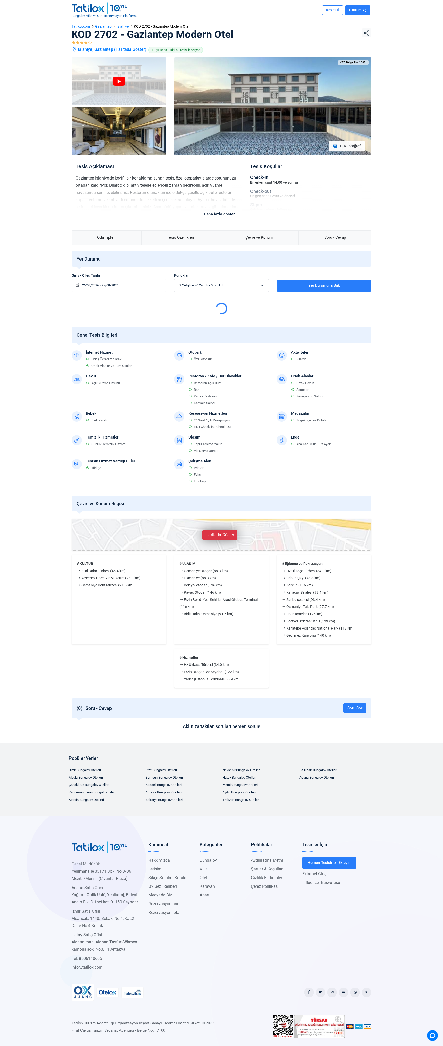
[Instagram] (332, 992)
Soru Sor (354, 708)
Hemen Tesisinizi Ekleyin (329, 862)
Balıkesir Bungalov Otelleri (318, 770)
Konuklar (181, 275)
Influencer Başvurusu (321, 882)
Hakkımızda (159, 860)
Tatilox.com (81, 26)
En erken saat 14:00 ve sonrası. (275, 182)
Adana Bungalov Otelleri (316, 777)
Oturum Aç (357, 10)
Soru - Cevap (335, 237)
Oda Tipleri (106, 237)
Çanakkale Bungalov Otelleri (89, 785)
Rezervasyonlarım (164, 903)
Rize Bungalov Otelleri (161, 770)
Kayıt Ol (332, 10)
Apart (204, 895)
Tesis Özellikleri (180, 237)
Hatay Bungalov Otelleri (239, 777)
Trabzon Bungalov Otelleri (241, 800)
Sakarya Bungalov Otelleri (164, 800)
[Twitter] (320, 992)
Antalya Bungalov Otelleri (164, 792)
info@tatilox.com (87, 967)
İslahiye (123, 26)
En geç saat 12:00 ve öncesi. (273, 196)
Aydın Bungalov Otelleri (239, 792)
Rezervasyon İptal (164, 912)
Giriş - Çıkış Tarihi (86, 275)
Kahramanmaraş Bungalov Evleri (92, 792)
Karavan (207, 886)
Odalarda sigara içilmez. (270, 210)
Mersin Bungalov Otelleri (240, 785)
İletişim (155, 868)
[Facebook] (309, 992)
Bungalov (208, 860)
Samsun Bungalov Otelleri (164, 777)
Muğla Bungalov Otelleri (86, 777)
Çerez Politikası (265, 886)
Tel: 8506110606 (87, 958)
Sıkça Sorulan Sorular (168, 877)
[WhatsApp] (355, 992)
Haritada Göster (130, 49)
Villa (204, 868)
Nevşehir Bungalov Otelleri (241, 770)
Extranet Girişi (314, 873)
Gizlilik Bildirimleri (267, 877)
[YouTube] (366, 992)
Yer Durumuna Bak (324, 285)
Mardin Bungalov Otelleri (86, 800)
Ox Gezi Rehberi (162, 886)
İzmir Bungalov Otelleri (85, 770)
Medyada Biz (160, 895)
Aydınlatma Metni (267, 860)
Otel (203, 877)
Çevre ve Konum (259, 237)
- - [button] (201, 285)
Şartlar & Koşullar (267, 868)
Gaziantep (103, 26)
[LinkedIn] (343, 992)
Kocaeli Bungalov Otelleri (164, 785)
